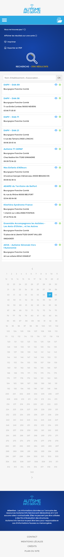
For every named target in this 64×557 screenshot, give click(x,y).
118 (51, 336)
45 (38, 295)
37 (44, 289)
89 (32, 321)
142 (48, 352)
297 (14, 456)
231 (56, 409)
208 (8, 399)
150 (48, 357)
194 (22, 388)
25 (26, 284)
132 (35, 347)
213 (42, 399)
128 (8, 347)
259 (28, 430)
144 (8, 357)
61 (26, 305)
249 (14, 425)
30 (56, 284)
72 (38, 310)
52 (26, 300)
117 (44, 336)
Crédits (32, 546)
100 (43, 326)
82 (44, 315)
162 (22, 368)
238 (49, 415)
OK (59, 78)
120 (8, 342)
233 (14, 415)
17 (34, 279)
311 (57, 461)
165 (42, 368)
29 (50, 284)
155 (28, 362)
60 (20, 305)
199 (55, 388)
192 (8, 388)
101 (50, 326)
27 (38, 284)
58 (8, 305)
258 (21, 430)
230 (49, 409)
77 (14, 315)
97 (25, 326)
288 (7, 451)
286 (49, 446)
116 (38, 336)
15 (23, 279)
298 (21, 456)
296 (7, 456)
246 (49, 420)
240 (7, 420)
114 (25, 336)
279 (56, 441)
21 (58, 279)
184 (8, 383)
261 (42, 430)
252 (35, 425)
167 (55, 368)
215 (55, 399)
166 (48, 368)
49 (8, 300)
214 (49, 399)
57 (56, 300)
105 (21, 331)
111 (6, 336)
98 (31, 326)
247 (56, 420)
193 (15, 388)
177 (15, 378)
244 (35, 420)
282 (21, 446)
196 (35, 388)
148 (35, 357)
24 (20, 284)
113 (19, 336)
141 (42, 352)
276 (35, 441)
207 (57, 394)
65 (50, 305)
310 (50, 461)
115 (32, 336)
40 (8, 295)
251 (28, 425)
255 (56, 425)
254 (49, 425)
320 (32, 472)
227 (28, 409)
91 (44, 321)
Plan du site (32, 551)
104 (15, 331)
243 (28, 420)
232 (7, 415)
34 (26, 289)
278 (49, 441)
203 (28, 394)
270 (49, 435)
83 (50, 315)
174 (48, 373)
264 (7, 435)
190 (49, 383)
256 (7, 430)
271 (56, 435)
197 (42, 388)
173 (42, 373)
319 (55, 467)
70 (26, 310)
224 (7, 409)
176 (8, 378)
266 (21, 435)
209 (15, 399)
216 (8, 404)
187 (28, 383)
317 (42, 467)
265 (14, 435)
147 (28, 357)
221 (42, 404)
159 (55, 362)
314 (22, 467)
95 (13, 326)
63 (38, 305)
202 (21, 394)
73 (44, 310)
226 (21, 409)
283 (28, 446)
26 (32, 284)
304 (7, 461)
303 (56, 456)
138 (22, 352)
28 (44, 284)
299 (28, 456)
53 (32, 300)
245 (42, 420)
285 (42, 446)
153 (15, 362)
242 (21, 420)
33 (20, 289)
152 (8, 362)
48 (56, 295)
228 (35, 409)
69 (20, 310)
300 (35, 456)
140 (35, 352)
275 (28, 441)
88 (26, 321)
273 (14, 441)
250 (21, 425)
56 (50, 300)
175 (55, 373)
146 (22, 357)
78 (20, 315)
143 (55, 352)
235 (28, 415)
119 (57, 336)
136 (8, 352)
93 (56, 321)
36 (38, 289)
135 (55, 347)
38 (50, 289)
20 (52, 279)
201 (14, 394)
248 (7, 425)
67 (8, 310)
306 (21, 461)
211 (29, 399)
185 (15, 383)
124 (35, 342)
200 (7, 394)
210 (22, 399)
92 (50, 321)
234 (21, 415)
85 (8, 321)
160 (8, 368)
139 (28, 352)
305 (14, 461)
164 (35, 368)
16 (29, 279)
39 (56, 289)
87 (20, 321)
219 (28, 404)
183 (55, 378)
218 (21, 404)
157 (42, 362)
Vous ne (13, 29)
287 (57, 446)
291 (28, 451)
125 (42, 342)
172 (35, 373)
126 (48, 342)
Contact (32, 536)
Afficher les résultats (19, 35)
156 (35, 362)
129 (15, 347)
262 (49, 430)
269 (42, 435)
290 (22, 451)
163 (28, 368)
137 (15, 352)
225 (14, 409)
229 (42, 409)
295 (56, 451)
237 (42, 415)
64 (44, 305)
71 (32, 310)
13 (12, 279)
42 (20, 295)
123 (28, 342)
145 (15, 357)
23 (14, 284)
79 (26, 315)
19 (46, 279)
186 (21, 383)
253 (42, 425)
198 (48, 388)
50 (14, 300)
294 (49, 451)
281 (14, 446)
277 (42, 441)
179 (28, 378)
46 (44, 295)
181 (42, 378)
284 (35, 446)
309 (43, 461)
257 (14, 430)
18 (40, 279)
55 (44, 300)
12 (6, 279)
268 (35, 435)
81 (38, 315)
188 (35, 383)
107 (35, 331)
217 (14, 404)
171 (29, 373)
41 (14, 295)
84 (56, 315)
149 (42, 357)
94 (7, 326)
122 (22, 342)
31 (8, 289)
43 (26, 295)
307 (29, 461)
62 (32, 305)
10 (51, 274)
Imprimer (11, 42)
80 (32, 315)
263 (56, 430)
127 (55, 342)
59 (14, 305)
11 (57, 274)
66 (56, 305)
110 (56, 331)
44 (32, 295)
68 (14, 310)
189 (42, 383)
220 (35, 404)
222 (48, 404)
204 (35, 394)
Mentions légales (32, 541)
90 (39, 321)
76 (8, 315)
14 (17, 279)
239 (56, 415)
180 (35, 378)
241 (14, 420)
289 (14, 451)
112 (12, 336)
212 (35, 399)
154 (22, 362)
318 (48, 467)
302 (49, 456)
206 (49, 394)
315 (28, 467)
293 (42, 451)
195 (28, 388)
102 (56, 326)
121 (15, 342)
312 (8, 467)
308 (36, 461)
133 (42, 347)
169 (15, 373)
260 (35, 430)
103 (8, 331)
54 (38, 300)
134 (48, 347)
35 (32, 289)
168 (8, 373)
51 (20, 300)
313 (15, 467)
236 (35, 415)
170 (22, 373)
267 (28, 435)
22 (8, 284)
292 (35, 451)
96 (19, 326)
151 (55, 357)
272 (7, 441)
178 (21, 378)
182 (48, 378)
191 (56, 383)
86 (14, 321)
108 (42, 331)
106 (28, 331)
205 (42, 394)
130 (22, 347)
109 (49, 331)
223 (55, 404)
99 (37, 326)
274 (21, 441)
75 (56, 310)
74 (50, 310)
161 (15, 368)
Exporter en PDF (14, 48)
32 (14, 289)
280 (7, 446)
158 (48, 362)
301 (42, 456)
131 (29, 347)
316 (35, 467)
